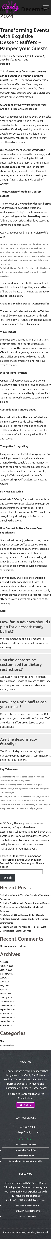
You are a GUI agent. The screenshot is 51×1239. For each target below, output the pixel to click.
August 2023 (6, 1025)
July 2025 (4, 978)
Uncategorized (7, 1045)
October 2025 (6, 974)
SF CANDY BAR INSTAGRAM (28, 1211)
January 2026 (6, 970)
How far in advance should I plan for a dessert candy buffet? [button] (25, 627)
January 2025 (6, 997)
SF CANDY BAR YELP (28, 1216)
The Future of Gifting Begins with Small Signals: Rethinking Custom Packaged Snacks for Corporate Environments (24, 919)
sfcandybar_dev (18, 59)
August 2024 (6, 1013)
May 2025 (4, 986)
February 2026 (6, 966)
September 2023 (7, 1021)
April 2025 (4, 990)
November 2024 (7, 1005)
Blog (14, 856)
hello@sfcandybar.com (27, 1132)
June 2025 (4, 982)
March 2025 (5, 993)
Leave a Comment (22, 860)
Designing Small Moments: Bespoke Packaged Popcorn (25, 903)
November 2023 (7, 1017)
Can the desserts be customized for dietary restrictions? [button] (21, 664)
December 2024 (7, 1001)
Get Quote (25, 1105)
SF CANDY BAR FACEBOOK (27, 1205)
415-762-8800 (27, 1127)
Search (4, 866)
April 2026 (4, 962)
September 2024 (7, 1009)
